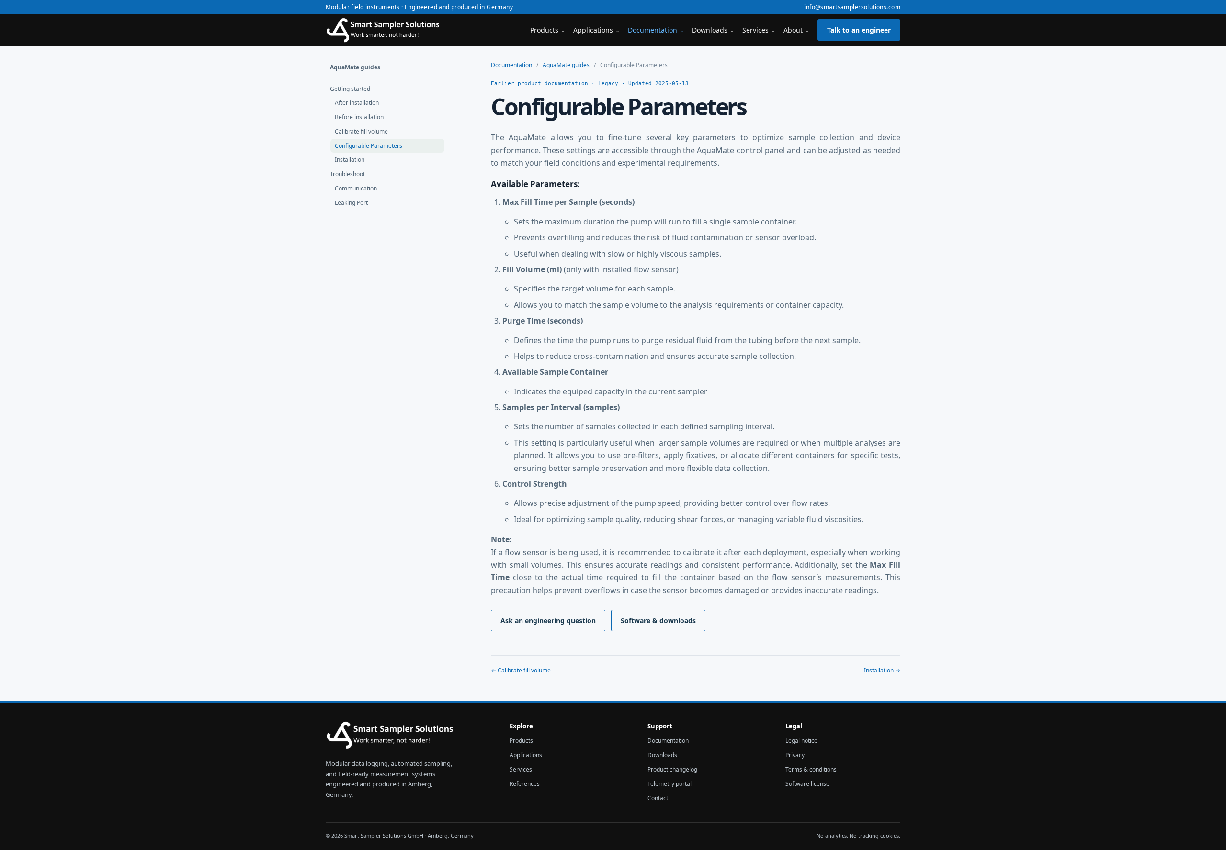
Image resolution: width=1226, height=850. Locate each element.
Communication (356, 188)
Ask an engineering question (548, 620)
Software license (807, 784)
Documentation (656, 29)
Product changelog (672, 769)
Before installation (359, 117)
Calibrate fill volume (361, 131)
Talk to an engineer (859, 29)
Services (758, 29)
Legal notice (801, 741)
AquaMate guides (355, 67)
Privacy (795, 755)
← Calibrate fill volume (521, 670)
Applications (596, 29)
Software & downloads (658, 620)
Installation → (882, 670)
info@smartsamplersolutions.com (852, 7)
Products (547, 29)
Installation (349, 160)
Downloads (713, 29)
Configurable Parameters (368, 146)
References (525, 784)
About (796, 29)
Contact (657, 798)
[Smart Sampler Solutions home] (385, 30)
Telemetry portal (669, 784)
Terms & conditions (811, 769)
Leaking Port (351, 203)
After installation (357, 103)
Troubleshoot (347, 174)
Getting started (350, 89)
